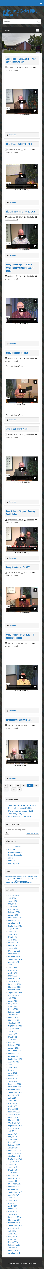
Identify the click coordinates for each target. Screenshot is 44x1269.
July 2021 (12, 1064)
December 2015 (14, 1250)
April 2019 (12, 1139)
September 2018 (15, 1159)
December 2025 (14, 918)
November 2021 (15, 1053)
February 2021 (14, 1078)
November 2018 (15, 1153)
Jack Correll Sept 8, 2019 (17, 429)
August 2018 (13, 1162)
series (10, 858)
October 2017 (14, 1189)
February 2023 (14, 1012)
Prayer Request (32, 879)
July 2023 (12, 998)
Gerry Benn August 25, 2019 (18, 567)
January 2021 (14, 1081)
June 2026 (12, 901)
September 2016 (15, 1225)
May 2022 (12, 1037)
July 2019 (12, 1131)
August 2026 (13, 895)
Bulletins (12, 849)
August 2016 (13, 1228)
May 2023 (12, 1003)
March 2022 (13, 1042)
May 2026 (12, 904)
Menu (7, 30)
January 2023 (14, 1015)
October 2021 (14, 1056)
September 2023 (15, 992)
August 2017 (13, 1195)
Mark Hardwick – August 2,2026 (21, 811)
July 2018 (12, 1164)
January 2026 (14, 915)
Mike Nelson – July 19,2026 (19, 816)
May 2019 (12, 1137)
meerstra (24, 879)
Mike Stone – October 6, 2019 (19, 144)
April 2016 (12, 1239)
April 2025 (12, 940)
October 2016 (14, 1222)
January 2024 (14, 981)
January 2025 (14, 948)
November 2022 (15, 1020)
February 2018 (14, 1178)
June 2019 (12, 1134)
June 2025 (12, 934)
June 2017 (12, 1200)
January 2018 (14, 1181)
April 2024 (12, 973)
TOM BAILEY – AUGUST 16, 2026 (22, 805)
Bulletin (25, 876)
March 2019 (13, 1142)
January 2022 (14, 1048)
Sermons (12, 135)
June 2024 (12, 967)
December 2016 (14, 1217)
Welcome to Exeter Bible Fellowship (20, 13)
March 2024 (13, 976)
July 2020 (12, 1098)
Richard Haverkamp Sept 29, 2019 (20, 211)
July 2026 (12, 898)
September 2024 (15, 959)
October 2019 (14, 1123)
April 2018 (12, 1173)
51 (14, 789)
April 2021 (12, 1073)
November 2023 (15, 987)
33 (18, 785)
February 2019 (14, 1145)
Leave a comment (11, 70)
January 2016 (14, 1247)
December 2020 (14, 1084)
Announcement (9, 876)
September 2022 (15, 1026)
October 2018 (14, 1156)
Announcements (14, 847)
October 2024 (14, 956)
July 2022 (12, 1031)
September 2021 (15, 1059)
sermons (29, 882)
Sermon (21, 881)
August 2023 (13, 995)
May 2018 (12, 1170)
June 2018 (12, 1167)
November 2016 (15, 1220)
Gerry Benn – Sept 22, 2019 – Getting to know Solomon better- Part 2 (20, 267)
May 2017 (12, 1203)
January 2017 (14, 1214)
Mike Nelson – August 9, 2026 (20, 808)
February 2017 (14, 1211)
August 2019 (13, 1128)
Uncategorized (14, 863)
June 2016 (12, 1234)
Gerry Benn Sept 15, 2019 (17, 353)
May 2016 (12, 1236)
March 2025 (13, 942)
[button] (7, 833)
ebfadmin (28, 67)
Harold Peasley (32, 876)
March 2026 (13, 909)
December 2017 (14, 1184)
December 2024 (14, 951)
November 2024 (15, 954)
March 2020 (13, 1109)
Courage (32, 1263)
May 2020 (12, 1103)
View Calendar (32, 833)
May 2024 (12, 970)
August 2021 (13, 1062)
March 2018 (13, 1175)
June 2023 (12, 1001)
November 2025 (15, 920)
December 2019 (14, 1117)
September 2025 (15, 926)
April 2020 (12, 1106)
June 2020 (12, 1100)
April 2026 (12, 906)
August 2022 (13, 1028)
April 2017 (12, 1206)
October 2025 (14, 923)
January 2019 (14, 1148)
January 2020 (14, 1114)
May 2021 (12, 1070)
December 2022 (14, 1017)
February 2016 (14, 1245)
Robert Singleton (10, 882)
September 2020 (15, 1092)
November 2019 (15, 1120)
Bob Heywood (18, 876)
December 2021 (14, 1051)
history (7, 879)
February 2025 (14, 945)
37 (6, 789)
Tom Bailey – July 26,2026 (18, 814)
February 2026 (14, 912)
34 (24, 785)
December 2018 (14, 1150)
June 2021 (12, 1067)
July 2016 (12, 1231)
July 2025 (12, 931)
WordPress (21, 1263)
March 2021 (13, 1076)
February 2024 (14, 978)
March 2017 (13, 1209)
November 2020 (15, 1087)
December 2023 (14, 984)
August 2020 (13, 1095)
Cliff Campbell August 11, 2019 (19, 720)
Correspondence (15, 852)
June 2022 (12, 1034)
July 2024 (12, 965)
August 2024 (13, 962)
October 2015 (14, 1253)
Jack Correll (15, 878)
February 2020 (14, 1112)
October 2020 (14, 1089)
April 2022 (12, 1040)
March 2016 (13, 1242)
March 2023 (13, 1009)
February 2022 (14, 1045)
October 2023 (14, 990)
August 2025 (13, 929)
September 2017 (15, 1192)
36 (36, 785)
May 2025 (12, 937)
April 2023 (12, 1006)
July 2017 (12, 1198)
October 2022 (14, 1023)
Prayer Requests (15, 855)
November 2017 (15, 1186)
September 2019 (15, 1125)
